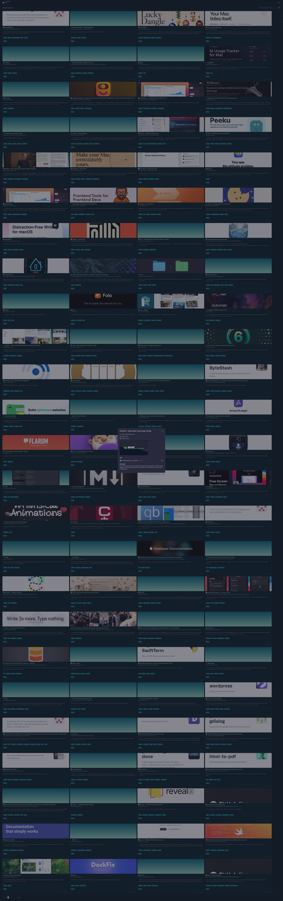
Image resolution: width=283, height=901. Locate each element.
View (162, 460)
